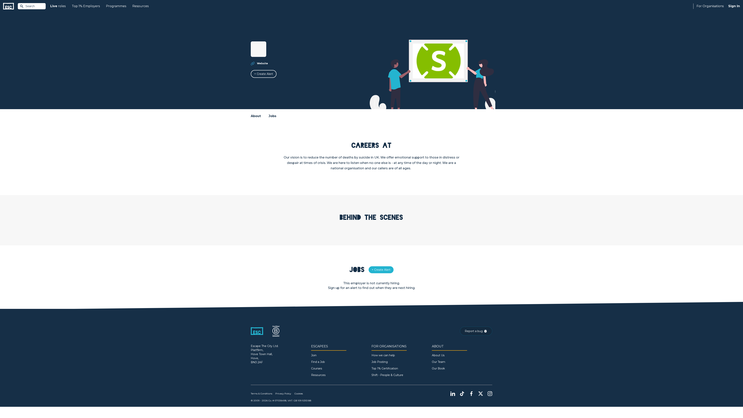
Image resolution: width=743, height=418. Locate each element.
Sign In (734, 6)
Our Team (438, 362)
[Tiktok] (462, 393)
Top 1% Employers (86, 6)
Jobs (272, 116)
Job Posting (380, 362)
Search (30, 6)
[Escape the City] (8, 6)
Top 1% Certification (385, 368)
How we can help (383, 355)
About (256, 116)
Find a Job (318, 362)
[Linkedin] (452, 393)
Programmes (116, 6)
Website (262, 63)
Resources (140, 6)
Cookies (298, 393)
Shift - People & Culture (387, 375)
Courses (316, 368)
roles (58, 6)
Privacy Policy (283, 393)
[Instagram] (490, 393)
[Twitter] (480, 393)
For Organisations (710, 6)
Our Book (438, 368)
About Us (438, 355)
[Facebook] (471, 393)
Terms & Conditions (261, 393)
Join (314, 355)
